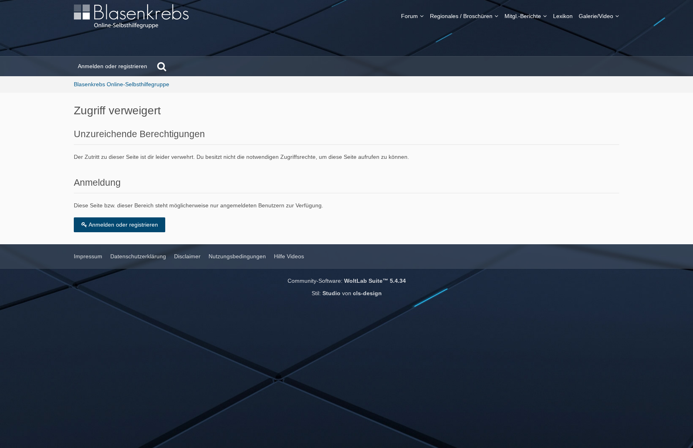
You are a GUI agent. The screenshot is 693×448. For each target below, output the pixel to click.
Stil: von (347, 293)
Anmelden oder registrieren (112, 66)
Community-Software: (347, 281)
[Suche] (161, 66)
